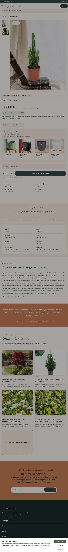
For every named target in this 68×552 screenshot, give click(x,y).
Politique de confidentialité (42, 545)
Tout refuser (60, 545)
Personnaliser (60, 549)
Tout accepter (60, 541)
